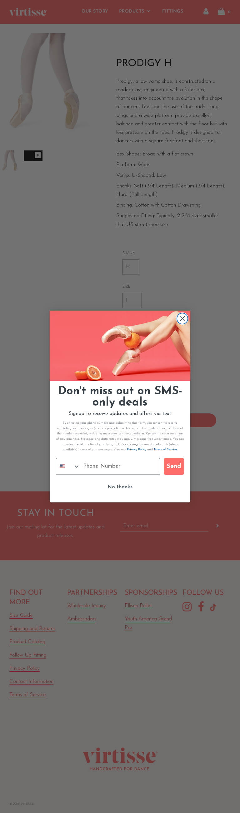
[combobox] (68, 466)
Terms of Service (165, 449)
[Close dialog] (182, 318)
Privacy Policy (137, 449)
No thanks (120, 487)
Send (174, 466)
